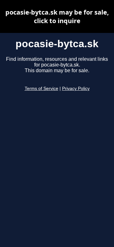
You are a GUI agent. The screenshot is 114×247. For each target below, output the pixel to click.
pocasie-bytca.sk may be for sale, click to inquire (57, 16)
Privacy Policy (76, 88)
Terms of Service (41, 88)
